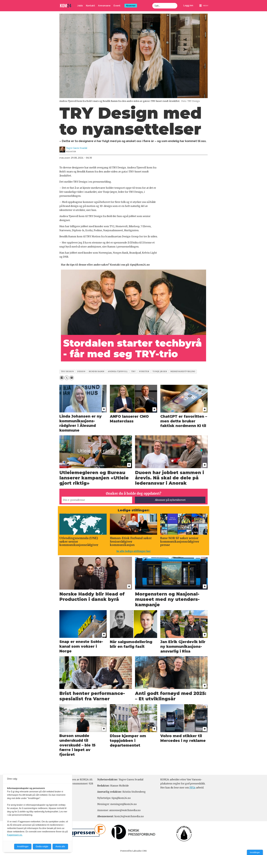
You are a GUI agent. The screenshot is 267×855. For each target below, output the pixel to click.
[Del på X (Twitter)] (66, 377)
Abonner (131, 5)
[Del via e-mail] (71, 377)
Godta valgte (42, 846)
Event (117, 5)
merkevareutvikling (182, 371)
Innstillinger (255, 852)
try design (67, 371)
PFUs (192, 787)
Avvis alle (60, 846)
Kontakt (90, 5)
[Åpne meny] (204, 5)
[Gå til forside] (65, 5)
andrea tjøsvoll (118, 371)
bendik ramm (96, 371)
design (81, 371)
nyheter (144, 371)
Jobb (80, 5)
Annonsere (104, 5)
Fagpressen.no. (15, 835)
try (133, 371)
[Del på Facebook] (61, 377)
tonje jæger (160, 371)
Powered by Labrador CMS (133, 851)
